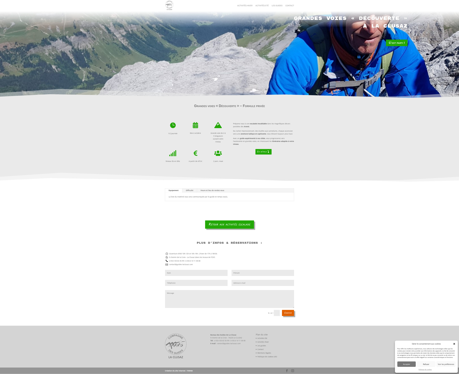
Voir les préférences (446, 364)
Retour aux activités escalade (229, 224)
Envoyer (288, 313)
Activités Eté (262, 6)
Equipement (174, 190)
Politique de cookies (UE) (267, 356)
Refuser (426, 364)
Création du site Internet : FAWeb (179, 371)
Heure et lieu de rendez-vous (212, 190)
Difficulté (189, 190)
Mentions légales (264, 353)
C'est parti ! (397, 42)
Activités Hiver (244, 6)
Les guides (277, 6)
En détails (262, 152)
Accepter (406, 364)
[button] (454, 344)
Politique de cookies (425, 369)
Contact (289, 6)
